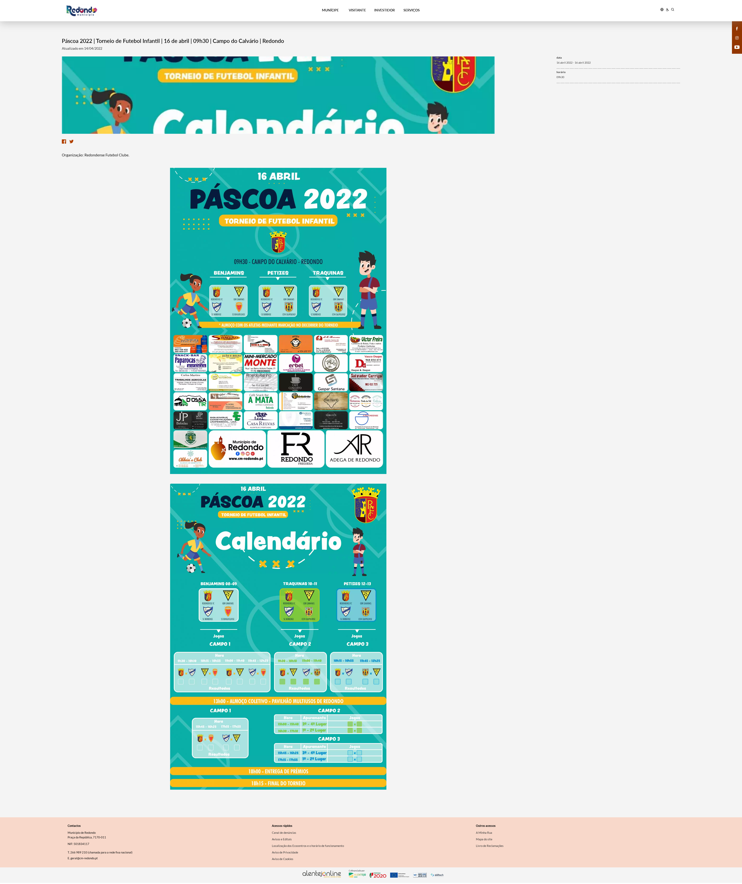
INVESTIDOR (384, 10)
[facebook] (737, 28)
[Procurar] (672, 10)
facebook (734, 32)
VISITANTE (357, 10)
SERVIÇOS (411, 10)
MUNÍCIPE (330, 10)
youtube (734, 51)
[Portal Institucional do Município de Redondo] (141, 10)
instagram (734, 41)
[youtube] (737, 46)
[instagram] (737, 37)
